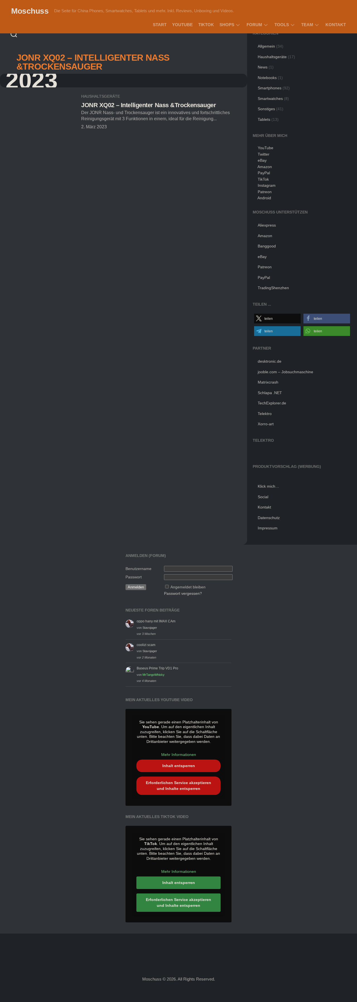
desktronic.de (269, 361)
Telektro (265, 413)
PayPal (264, 173)
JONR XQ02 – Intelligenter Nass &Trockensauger (148, 105)
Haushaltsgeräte (100, 96)
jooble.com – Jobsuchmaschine (285, 372)
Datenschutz (269, 517)
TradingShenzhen (273, 288)
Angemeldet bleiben (188, 587)
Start (160, 24)
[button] (277, 318)
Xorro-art (266, 424)
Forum (254, 24)
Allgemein (266, 46)
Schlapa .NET (270, 393)
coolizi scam (146, 645)
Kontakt (335, 24)
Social (263, 497)
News (262, 67)
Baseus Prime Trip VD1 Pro (157, 668)
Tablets (264, 119)
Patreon (265, 192)
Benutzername (138, 568)
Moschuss (30, 11)
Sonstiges (266, 109)
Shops (226, 24)
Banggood (267, 246)
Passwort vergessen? (183, 593)
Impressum (268, 528)
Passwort (134, 577)
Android (264, 198)
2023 (31, 81)
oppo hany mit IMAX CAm (156, 621)
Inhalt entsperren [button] (178, 765)
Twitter (263, 154)
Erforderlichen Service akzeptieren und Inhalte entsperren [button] (178, 785)
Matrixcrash (268, 382)
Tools (281, 24)
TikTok (206, 24)
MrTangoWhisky (154, 674)
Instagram (267, 185)
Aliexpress (267, 225)
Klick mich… (268, 486)
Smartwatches (270, 98)
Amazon (264, 166)
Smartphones (269, 88)
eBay (262, 160)
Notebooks (267, 77)
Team (307, 24)
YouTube (182, 24)
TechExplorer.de (272, 403)
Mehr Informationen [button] (178, 754)
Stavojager (150, 627)
